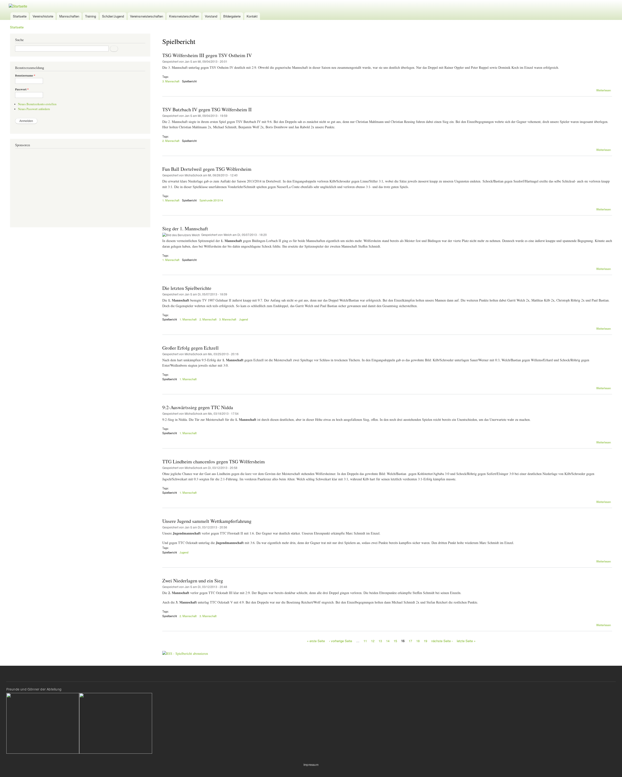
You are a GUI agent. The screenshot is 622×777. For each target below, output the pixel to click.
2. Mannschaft (170, 141)
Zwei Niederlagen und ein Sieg (192, 580)
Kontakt (252, 16)
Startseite (19, 16)
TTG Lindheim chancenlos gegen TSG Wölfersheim (213, 461)
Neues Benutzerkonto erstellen (37, 104)
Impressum (311, 764)
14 (387, 641)
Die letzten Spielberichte (186, 288)
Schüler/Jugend (113, 16)
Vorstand (211, 16)
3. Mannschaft (170, 81)
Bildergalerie (232, 16)
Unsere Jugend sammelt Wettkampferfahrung (206, 521)
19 (425, 641)
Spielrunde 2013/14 (211, 200)
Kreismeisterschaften (184, 16)
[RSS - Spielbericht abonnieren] (185, 651)
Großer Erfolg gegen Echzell (190, 348)
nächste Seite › (442, 641)
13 (380, 641)
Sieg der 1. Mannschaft (185, 228)
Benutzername (25, 76)
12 (372, 641)
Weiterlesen (603, 90)
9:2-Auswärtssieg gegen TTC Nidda (197, 407)
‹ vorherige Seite (340, 641)
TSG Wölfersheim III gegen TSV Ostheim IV (207, 55)
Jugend (243, 319)
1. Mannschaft (170, 200)
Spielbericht (189, 81)
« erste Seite (316, 641)
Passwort (22, 89)
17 (410, 641)
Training (90, 16)
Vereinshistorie (43, 16)
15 (395, 641)
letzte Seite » (466, 641)
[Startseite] (18, 6)
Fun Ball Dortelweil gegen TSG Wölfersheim (206, 169)
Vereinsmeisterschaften (146, 16)
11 (365, 641)
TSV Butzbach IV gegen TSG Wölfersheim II (207, 109)
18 (418, 641)
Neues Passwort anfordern (34, 109)
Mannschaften (69, 16)
